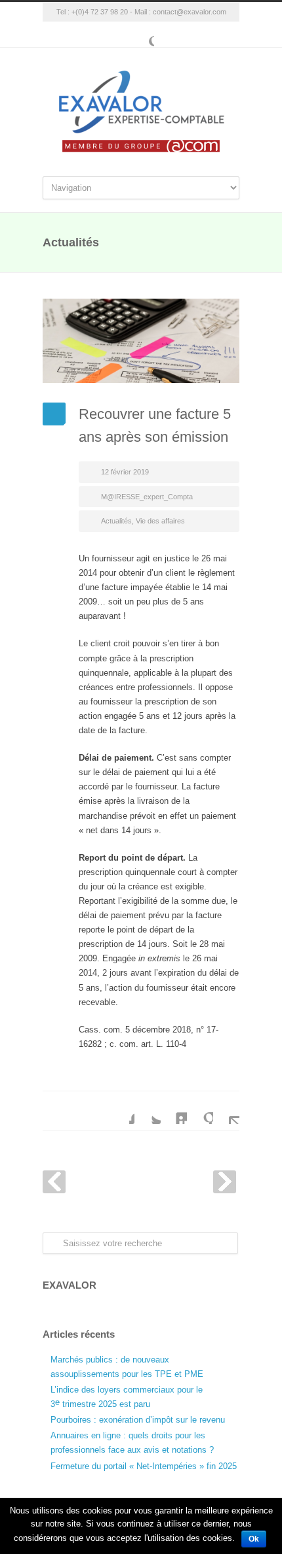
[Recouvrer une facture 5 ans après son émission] (141, 341)
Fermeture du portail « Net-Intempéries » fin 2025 (143, 1466)
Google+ (141, 35)
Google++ (200, 1111)
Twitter (147, 1111)
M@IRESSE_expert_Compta (147, 497)
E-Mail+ (226, 1111)
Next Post (224, 1181)
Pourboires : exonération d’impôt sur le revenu (137, 1420)
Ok (254, 1539)
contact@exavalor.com (189, 12)
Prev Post (54, 1181)
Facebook (121, 1111)
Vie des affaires (160, 521)
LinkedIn (174, 1111)
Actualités (116, 521)
